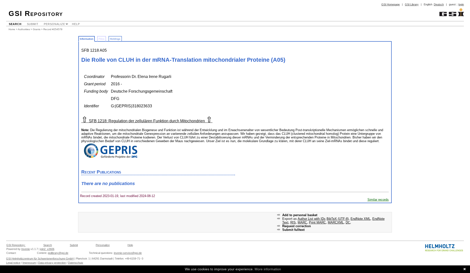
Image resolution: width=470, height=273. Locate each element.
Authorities (24, 29)
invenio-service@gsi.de (128, 252)
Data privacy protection (52, 262)
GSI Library (412, 4)
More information (268, 269)
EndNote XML (360, 219)
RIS (293, 222)
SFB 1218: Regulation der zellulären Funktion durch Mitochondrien (146, 121)
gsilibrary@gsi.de (58, 252)
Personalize (54, 24)
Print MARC (317, 222)
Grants (36, 29)
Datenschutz (75, 262)
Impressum (29, 262)
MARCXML (336, 222)
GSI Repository (36, 13)
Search (15, 24)
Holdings (115, 38)
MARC (302, 222)
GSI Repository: (15, 245)
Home (12, 29)
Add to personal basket (299, 215)
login (461, 4)
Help (76, 24)
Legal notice (13, 262)
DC (348, 222)
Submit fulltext (293, 230)
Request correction (296, 226)
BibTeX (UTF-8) (338, 219)
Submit (32, 24)
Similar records (378, 199)
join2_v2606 (47, 249)
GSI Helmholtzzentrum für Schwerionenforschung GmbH (40, 258)
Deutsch (439, 4)
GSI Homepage (390, 4)
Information (86, 38)
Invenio (25, 249)
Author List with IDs (312, 219)
